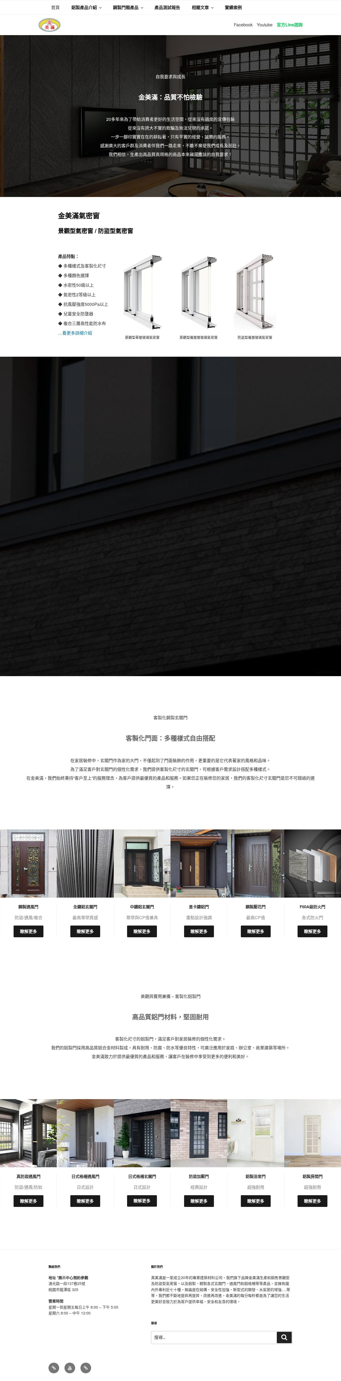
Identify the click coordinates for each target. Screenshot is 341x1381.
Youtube (265, 25)
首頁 (55, 7)
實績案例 (233, 7)
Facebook (243, 25)
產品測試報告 (167, 7)
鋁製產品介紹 (84, 7)
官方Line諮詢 (290, 25)
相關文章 (200, 7)
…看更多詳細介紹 (75, 333)
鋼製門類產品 (126, 7)
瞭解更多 (28, 931)
